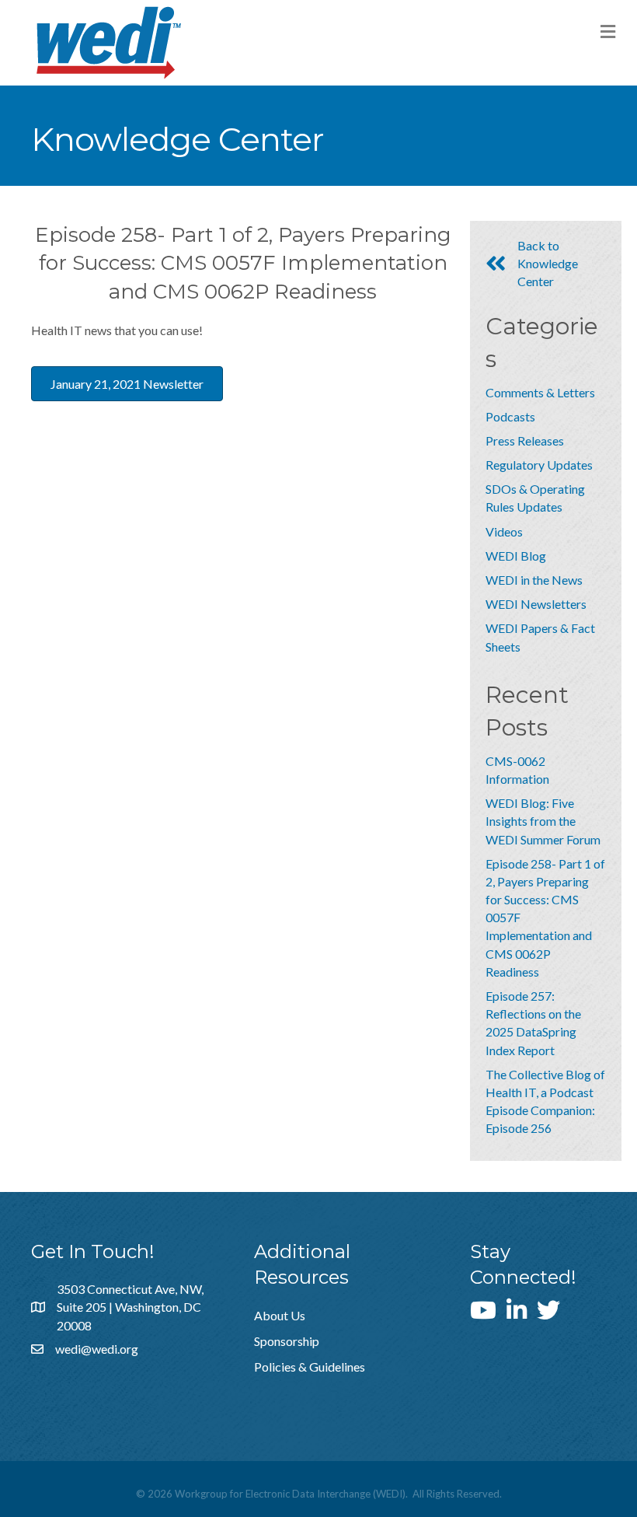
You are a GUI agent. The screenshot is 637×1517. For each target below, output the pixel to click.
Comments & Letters (540, 392)
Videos (504, 531)
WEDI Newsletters (536, 603)
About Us (279, 1315)
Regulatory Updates (539, 464)
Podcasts (510, 416)
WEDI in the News (534, 579)
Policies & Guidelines (309, 1366)
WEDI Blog (516, 555)
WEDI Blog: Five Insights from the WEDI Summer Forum (543, 820)
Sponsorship (286, 1340)
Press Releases (525, 440)
